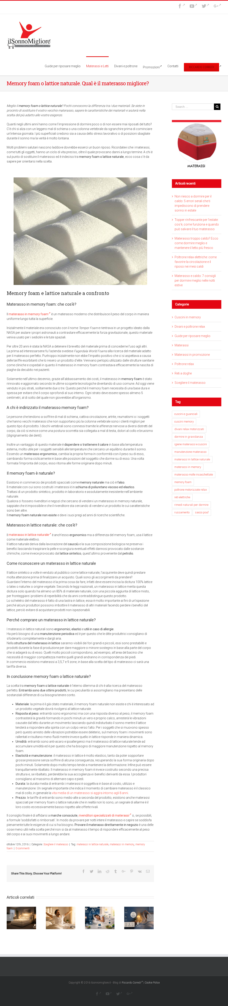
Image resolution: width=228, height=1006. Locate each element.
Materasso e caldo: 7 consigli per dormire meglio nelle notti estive (195, 280)
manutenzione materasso (190, 451)
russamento (181, 512)
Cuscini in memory (188, 317)
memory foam (182, 482)
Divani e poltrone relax (190, 326)
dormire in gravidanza (188, 436)
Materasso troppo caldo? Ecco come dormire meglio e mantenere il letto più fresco (196, 243)
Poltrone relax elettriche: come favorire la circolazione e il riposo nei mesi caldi (196, 261)
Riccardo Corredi (131, 982)
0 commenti (23, 848)
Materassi (182, 345)
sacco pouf (202, 512)
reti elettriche (182, 497)
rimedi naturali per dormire (191, 504)
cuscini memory (184, 421)
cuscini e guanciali (185, 414)
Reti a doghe (183, 373)
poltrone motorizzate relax (190, 489)
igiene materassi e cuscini (190, 444)
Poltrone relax (184, 364)
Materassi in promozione (192, 354)
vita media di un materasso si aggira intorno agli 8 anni (90, 793)
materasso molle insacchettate (193, 474)
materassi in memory (122, 844)
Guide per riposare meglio (192, 336)
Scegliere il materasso (55, 844)
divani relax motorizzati (189, 429)
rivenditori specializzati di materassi (104, 815)
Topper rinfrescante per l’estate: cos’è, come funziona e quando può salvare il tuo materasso (197, 224)
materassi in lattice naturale (92, 844)
